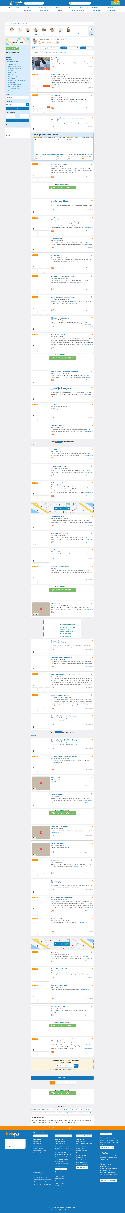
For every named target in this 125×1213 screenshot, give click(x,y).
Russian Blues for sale (83, 1160)
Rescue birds (37, 1153)
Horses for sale (38, 1172)
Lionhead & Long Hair (15, 76)
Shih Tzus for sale (60, 1166)
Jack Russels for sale (61, 1159)
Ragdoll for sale (81, 1148)
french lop (74, 1109)
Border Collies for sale (61, 1161)
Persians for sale (81, 1155)
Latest (83, 48)
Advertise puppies (63, 1135)
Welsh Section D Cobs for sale (42, 1184)
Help (50, 1128)
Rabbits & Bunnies (12, 61)
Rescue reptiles (38, 1148)
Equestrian (42, 7)
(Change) (33, 3)
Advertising (65, 1128)
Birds (70, 7)
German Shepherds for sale (63, 1154)
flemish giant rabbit (38, 1109)
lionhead (66, 1109)
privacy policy (70, 1069)
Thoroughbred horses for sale (42, 1179)
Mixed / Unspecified (14, 84)
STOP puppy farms (105, 1164)
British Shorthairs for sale (84, 1143)
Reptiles (110, 7)
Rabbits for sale (60, 1178)
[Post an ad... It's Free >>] (62, 191)
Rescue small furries (39, 1150)
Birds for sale (59, 1174)
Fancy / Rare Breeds (14, 68)
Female (76, 48)
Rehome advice (104, 1166)
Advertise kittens (84, 1135)
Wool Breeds (12, 90)
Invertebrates (44, 10)
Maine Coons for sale (82, 1146)
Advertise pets (40, 1135)
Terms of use (55, 1210)
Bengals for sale (81, 1153)
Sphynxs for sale (81, 1157)
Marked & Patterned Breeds (16, 80)
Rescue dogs (37, 1141)
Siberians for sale (81, 1162)
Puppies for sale (60, 1141)
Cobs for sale (37, 1175)
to (17, 116)
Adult (50, 48)
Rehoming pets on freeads (108, 1180)
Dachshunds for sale (61, 1157)
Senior (56, 48)
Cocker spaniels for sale (62, 1146)
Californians (12, 64)
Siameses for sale (81, 1150)
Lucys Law (103, 1162)
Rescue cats (37, 1143)
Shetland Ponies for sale (40, 1177)
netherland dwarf (49, 1113)
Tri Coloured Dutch (14, 88)
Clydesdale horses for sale (41, 1182)
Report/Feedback (106, 1134)
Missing (12, 10)
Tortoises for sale (60, 1185)
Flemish (10, 70)
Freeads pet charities (107, 1147)
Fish (81, 7)
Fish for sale (58, 1181)
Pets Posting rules (105, 1170)
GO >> (76, 1066)
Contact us (56, 1128)
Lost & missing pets (106, 1177)
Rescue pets (37, 1139)
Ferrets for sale (59, 1176)
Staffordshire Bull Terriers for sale (63, 1149)
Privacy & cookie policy (67, 1210)
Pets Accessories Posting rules (109, 1174)
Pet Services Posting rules (107, 1172)
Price (89, 48)
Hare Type (11, 74)
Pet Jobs (112, 10)
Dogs (17, 7)
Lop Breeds (11, 78)
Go (17, 108)
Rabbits (57, 7)
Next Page (61, 1078)
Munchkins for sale (82, 1164)
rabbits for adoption (70, 1113)
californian (88, 1109)
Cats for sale (80, 1139)
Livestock (60, 10)
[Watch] (91, 58)
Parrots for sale (59, 1183)
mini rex (59, 1113)
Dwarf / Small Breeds (14, 66)
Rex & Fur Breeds (13, 86)
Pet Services (97, 10)
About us (73, 1128)
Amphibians (95, 7)
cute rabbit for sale (85, 1113)
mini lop (58, 1109)
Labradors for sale (60, 1143)
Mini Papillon (12, 82)
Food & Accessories (78, 10)
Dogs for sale (59, 1139)
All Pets (9, 59)
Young (44, 48)
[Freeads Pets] (17, 2)
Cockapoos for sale (60, 1152)
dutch (81, 1109)
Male (70, 48)
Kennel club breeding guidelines (109, 1168)
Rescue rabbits (38, 1146)
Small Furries (28, 10)
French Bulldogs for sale (62, 1163)
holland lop (50, 1109)
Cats (29, 7)
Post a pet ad (11, 48)
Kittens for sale (81, 1141)
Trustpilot (34, 445)
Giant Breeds (12, 72)
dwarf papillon (37, 1113)
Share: (8, 125)
